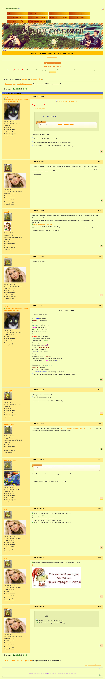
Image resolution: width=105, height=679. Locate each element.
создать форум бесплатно (93, 665)
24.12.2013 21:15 (38, 459)
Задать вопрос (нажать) (52, 63)
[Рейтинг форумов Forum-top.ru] (52, 73)
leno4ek (6, 212)
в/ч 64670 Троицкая (24, 84)
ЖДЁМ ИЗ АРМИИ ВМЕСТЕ (37, 21)
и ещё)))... (46, 616)
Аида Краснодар (10, 460)
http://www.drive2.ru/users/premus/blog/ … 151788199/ (77, 428)
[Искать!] (102, 9)
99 (23, 89)
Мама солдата (10, 84)
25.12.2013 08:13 (38, 508)
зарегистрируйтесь (36, 79)
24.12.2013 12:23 (38, 256)
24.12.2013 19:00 (38, 423)
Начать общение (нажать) (52, 66)
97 (19, 89)
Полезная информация (39, 108)
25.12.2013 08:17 (38, 557)
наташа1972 (8, 391)
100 (26, 89)
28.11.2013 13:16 (38, 96)
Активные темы (52, 57)
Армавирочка (9, 424)
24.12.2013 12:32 (38, 305)
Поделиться (32, 97)
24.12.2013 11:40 (38, 210)
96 (17, 89)
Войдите (24, 79)
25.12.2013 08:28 (38, 606)
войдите (60, 124)
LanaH (6, 97)
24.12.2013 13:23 (38, 390)
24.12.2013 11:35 (38, 161)
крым (6, 163)
